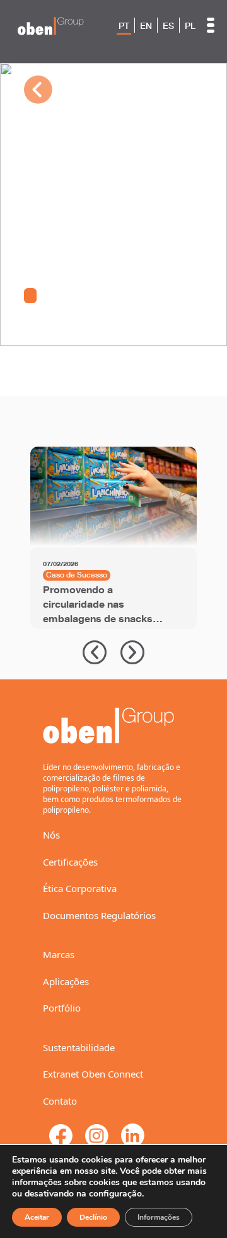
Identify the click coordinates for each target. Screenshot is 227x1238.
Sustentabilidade (79, 1047)
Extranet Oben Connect (93, 1074)
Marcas (58, 954)
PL (190, 25)
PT (124, 25)
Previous (95, 652)
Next (132, 652)
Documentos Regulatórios (99, 915)
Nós (51, 834)
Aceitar (37, 1217)
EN (146, 25)
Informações (158, 1217)
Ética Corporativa (80, 888)
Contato (60, 1101)
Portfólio (62, 1007)
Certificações (70, 862)
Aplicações (66, 981)
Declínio (93, 1217)
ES (168, 25)
